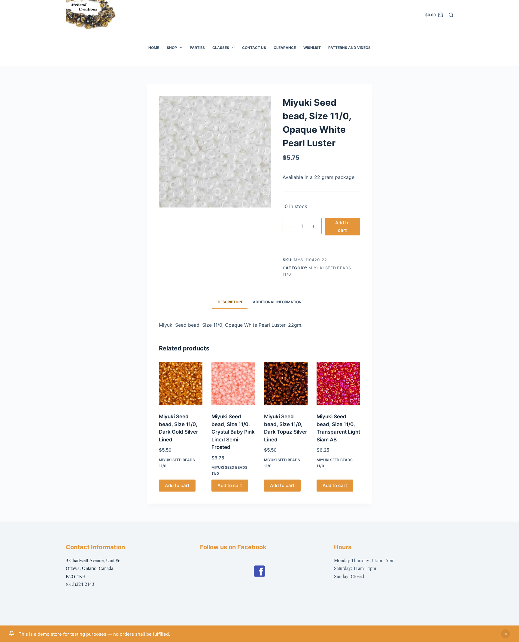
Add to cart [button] (177, 485)
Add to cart (342, 226)
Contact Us (254, 47)
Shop (172, 47)
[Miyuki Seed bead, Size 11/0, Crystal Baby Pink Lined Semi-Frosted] (233, 383)
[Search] (451, 15)
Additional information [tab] (277, 302)
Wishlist (312, 47)
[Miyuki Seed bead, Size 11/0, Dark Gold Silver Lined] (180, 383)
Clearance (285, 47)
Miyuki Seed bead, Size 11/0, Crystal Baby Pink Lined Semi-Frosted (233, 431)
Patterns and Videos (349, 47)
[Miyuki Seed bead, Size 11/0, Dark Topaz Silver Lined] (286, 383)
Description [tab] (230, 302)
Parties (197, 47)
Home (153, 47)
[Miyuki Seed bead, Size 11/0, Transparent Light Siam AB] (338, 383)
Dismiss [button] (505, 633)
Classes (220, 47)
